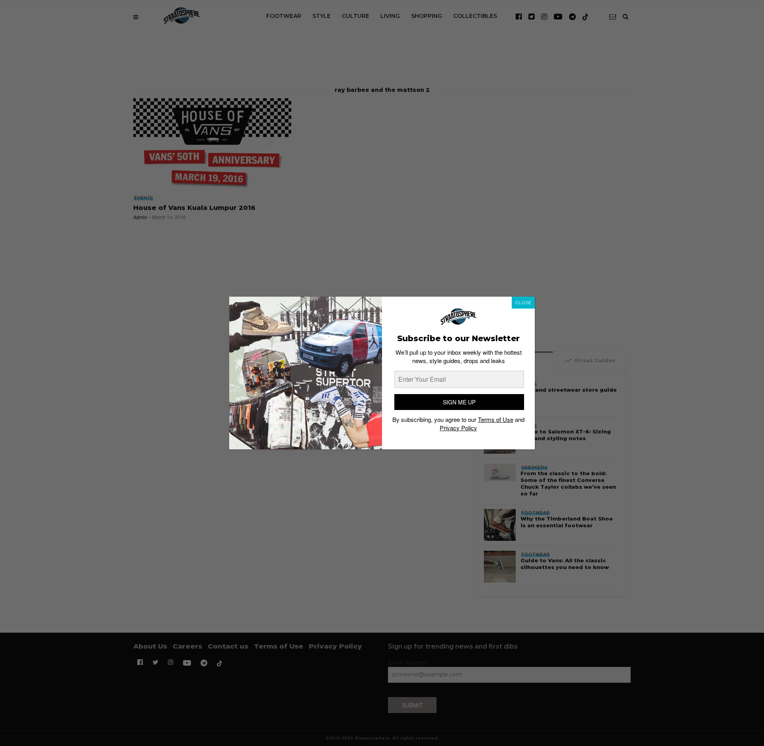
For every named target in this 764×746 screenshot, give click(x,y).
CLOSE (523, 302)
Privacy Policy (458, 428)
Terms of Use (495, 419)
